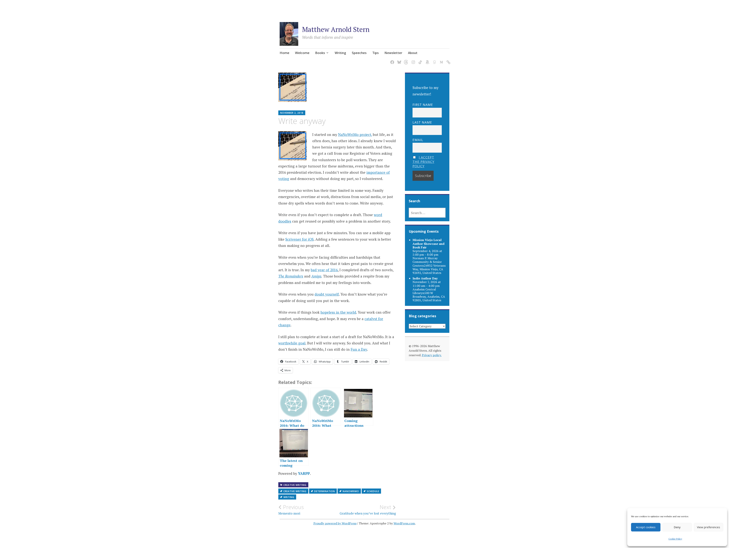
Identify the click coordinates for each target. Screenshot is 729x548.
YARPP (304, 473)
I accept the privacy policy (423, 161)
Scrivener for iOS (299, 239)
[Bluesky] (398, 60)
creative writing (294, 491)
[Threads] (405, 60)
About (412, 53)
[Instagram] (412, 60)
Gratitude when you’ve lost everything (368, 509)
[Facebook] (391, 60)
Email (418, 140)
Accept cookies (646, 527)
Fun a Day (359, 349)
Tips (375, 53)
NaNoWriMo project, (355, 134)
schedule (373, 491)
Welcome (302, 53)
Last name (422, 122)
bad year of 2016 (324, 269)
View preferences (708, 527)
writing (288, 497)
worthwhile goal (291, 343)
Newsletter (393, 53)
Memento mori (291, 509)
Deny (677, 527)
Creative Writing (294, 485)
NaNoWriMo (351, 491)
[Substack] (447, 60)
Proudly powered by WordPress (335, 523)
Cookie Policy (675, 538)
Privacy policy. (432, 355)
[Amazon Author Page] (426, 60)
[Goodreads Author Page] (433, 60)
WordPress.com (404, 523)
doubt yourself (327, 294)
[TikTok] (419, 60)
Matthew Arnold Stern (336, 29)
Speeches (359, 53)
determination (324, 491)
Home (284, 53)
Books (320, 53)
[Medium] (440, 60)
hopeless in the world (338, 312)
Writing (340, 53)
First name (423, 104)
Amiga (316, 276)
